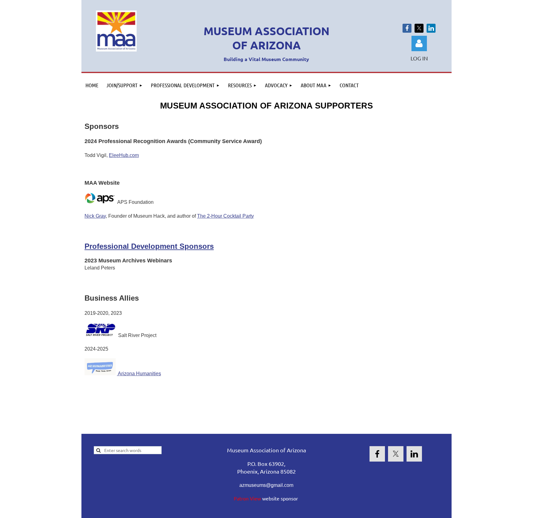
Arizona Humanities (139, 373)
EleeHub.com (124, 155)
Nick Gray (95, 216)
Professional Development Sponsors (149, 246)
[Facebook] (407, 28)
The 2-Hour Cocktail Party (225, 216)
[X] (419, 28)
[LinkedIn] (431, 28)
